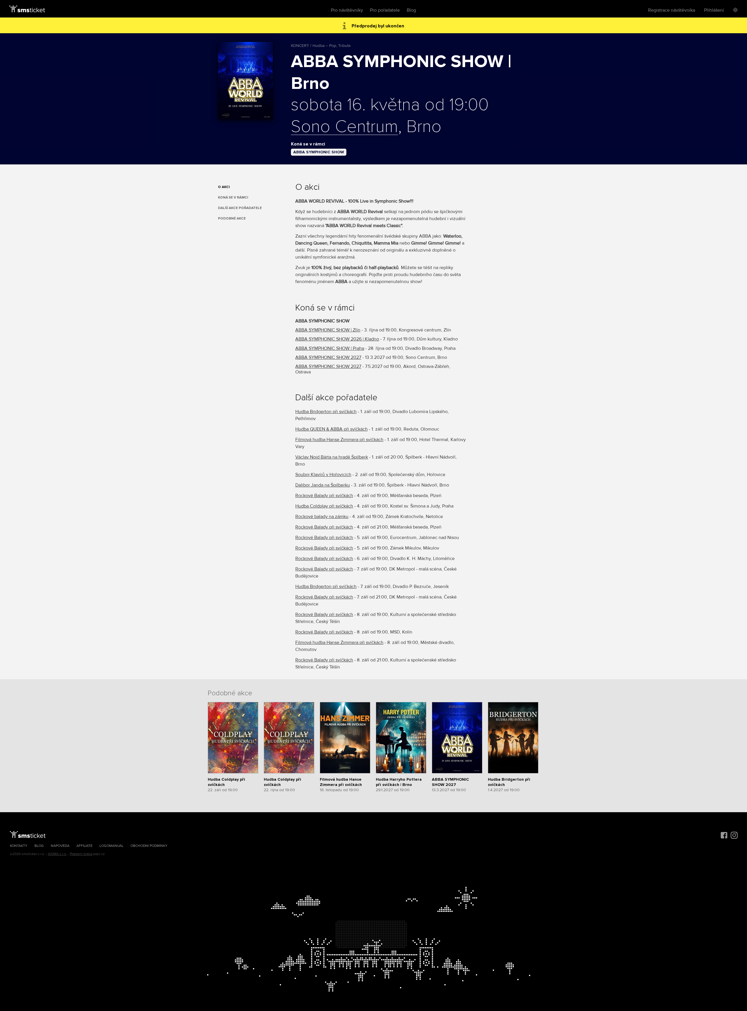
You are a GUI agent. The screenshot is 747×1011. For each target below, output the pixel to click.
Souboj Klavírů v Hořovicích (323, 475)
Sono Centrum (344, 127)
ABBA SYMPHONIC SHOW (318, 152)
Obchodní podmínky (148, 846)
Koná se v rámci (233, 197)
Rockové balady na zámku (321, 516)
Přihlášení (714, 10)
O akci (224, 187)
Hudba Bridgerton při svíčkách (326, 412)
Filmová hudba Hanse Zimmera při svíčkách (339, 440)
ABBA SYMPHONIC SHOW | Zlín (327, 330)
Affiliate (84, 846)
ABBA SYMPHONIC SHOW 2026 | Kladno (337, 339)
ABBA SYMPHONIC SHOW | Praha (329, 348)
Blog (411, 10)
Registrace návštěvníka (671, 10)
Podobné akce (232, 218)
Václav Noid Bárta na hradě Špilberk (331, 457)
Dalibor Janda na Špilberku (322, 485)
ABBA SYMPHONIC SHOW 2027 (328, 357)
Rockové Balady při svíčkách (324, 496)
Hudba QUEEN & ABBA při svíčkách (331, 429)
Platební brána (81, 854)
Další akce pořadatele (240, 208)
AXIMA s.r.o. (57, 854)
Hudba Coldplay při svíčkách (324, 506)
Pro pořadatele (385, 10)
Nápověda (60, 846)
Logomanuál (111, 846)
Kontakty (18, 846)
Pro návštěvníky (347, 10)
